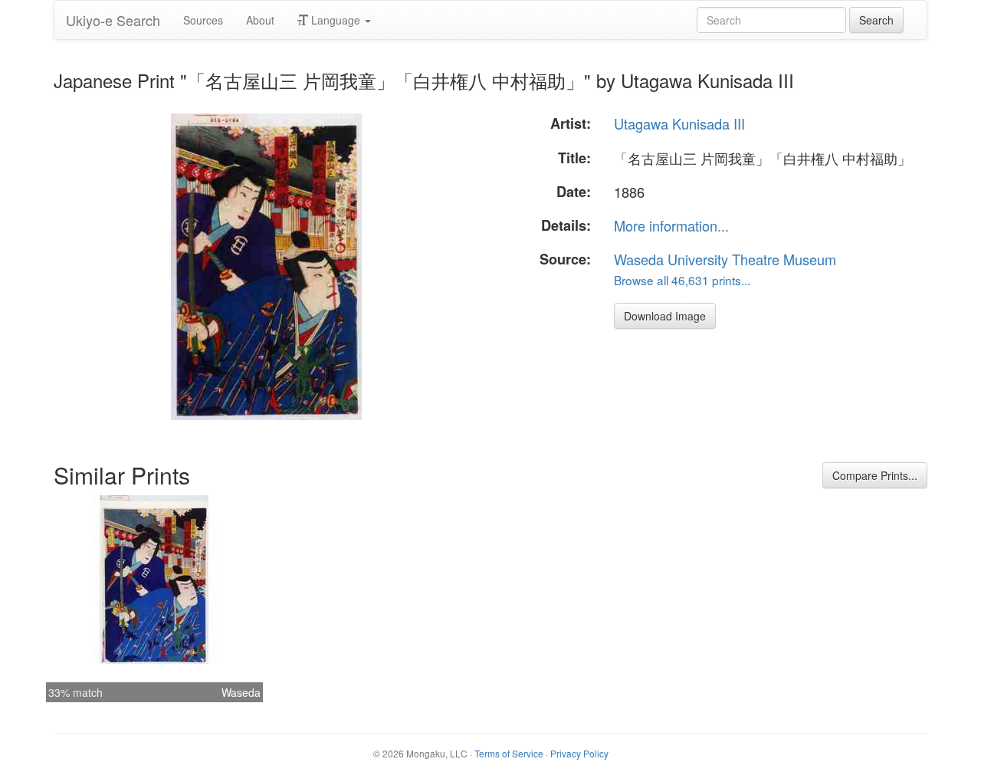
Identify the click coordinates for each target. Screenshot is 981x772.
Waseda (241, 692)
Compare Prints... (874, 475)
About (260, 20)
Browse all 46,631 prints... (682, 279)
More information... (671, 225)
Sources (203, 20)
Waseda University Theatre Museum (725, 259)
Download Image (665, 316)
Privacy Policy (579, 753)
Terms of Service (508, 753)
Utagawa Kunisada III (679, 123)
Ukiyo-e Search (113, 20)
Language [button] (335, 20)
